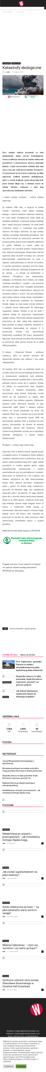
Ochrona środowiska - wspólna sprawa (22, 629)
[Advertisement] (23, 38)
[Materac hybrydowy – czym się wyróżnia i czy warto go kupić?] (23, 931)
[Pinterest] (23, 642)
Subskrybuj (37, 723)
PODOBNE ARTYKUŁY (10, 655)
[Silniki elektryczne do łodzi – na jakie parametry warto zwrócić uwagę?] (23, 893)
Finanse (5, 697)
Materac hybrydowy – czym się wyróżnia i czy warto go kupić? (20, 947)
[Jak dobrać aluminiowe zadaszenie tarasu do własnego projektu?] (8, 694)
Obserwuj (23, 723)
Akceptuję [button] (21, 1066)
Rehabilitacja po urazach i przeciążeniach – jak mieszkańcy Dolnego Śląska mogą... (21, 836)
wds (8, 72)
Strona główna (7, 12)
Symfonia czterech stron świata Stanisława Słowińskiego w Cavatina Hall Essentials (20, 983)
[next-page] (7, 703)
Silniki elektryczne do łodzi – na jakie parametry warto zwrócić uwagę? (20, 910)
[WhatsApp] (29, 642)
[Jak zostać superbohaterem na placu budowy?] (23, 858)
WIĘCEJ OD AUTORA (27, 655)
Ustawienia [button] (9, 1066)
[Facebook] (12, 642)
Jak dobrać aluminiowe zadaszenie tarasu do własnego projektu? (27, 694)
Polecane (6, 829)
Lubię (9, 723)
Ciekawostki (19, 12)
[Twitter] (18, 642)
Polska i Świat (16, 63)
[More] (35, 642)
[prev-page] (4, 703)
